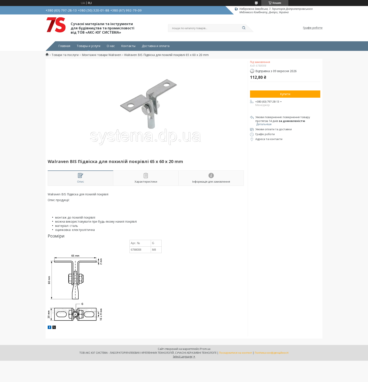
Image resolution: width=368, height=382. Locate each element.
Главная (64, 45)
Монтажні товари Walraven (101, 55)
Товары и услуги (88, 45)
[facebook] (49, 328)
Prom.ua (205, 349)
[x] (54, 328)
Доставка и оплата (156, 45)
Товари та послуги (65, 55)
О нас (111, 45)
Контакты (128, 45)
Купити (285, 94)
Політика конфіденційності (272, 353)
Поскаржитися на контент (235, 353)
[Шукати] (243, 28)
